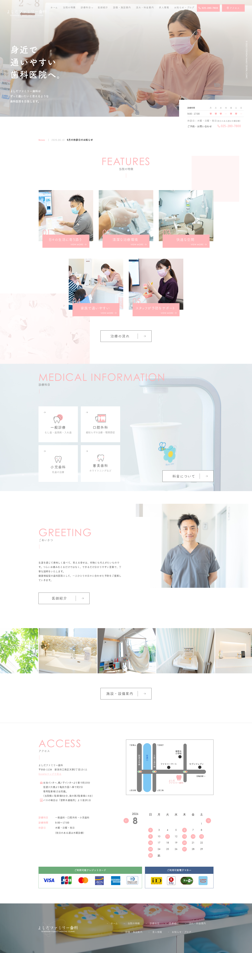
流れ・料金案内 (145, 7)
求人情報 (164, 7)
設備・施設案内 (122, 7)
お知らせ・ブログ (181, 932)
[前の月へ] (126, 820)
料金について (183, 476)
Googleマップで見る (50, 774)
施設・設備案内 (119, 693)
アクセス (235, 8)
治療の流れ (120, 336)
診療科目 (86, 7)
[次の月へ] (208, 820)
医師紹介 (103, 7)
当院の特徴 (69, 7)
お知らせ (184, 7)
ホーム (54, 7)
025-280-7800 (210, 8)
